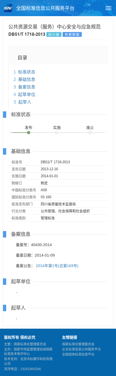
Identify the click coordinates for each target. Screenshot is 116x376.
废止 (90, 127)
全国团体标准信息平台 (78, 354)
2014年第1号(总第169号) (57, 266)
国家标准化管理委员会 (78, 344)
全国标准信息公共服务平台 (44, 8)
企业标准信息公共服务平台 (81, 349)
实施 (57, 127)
